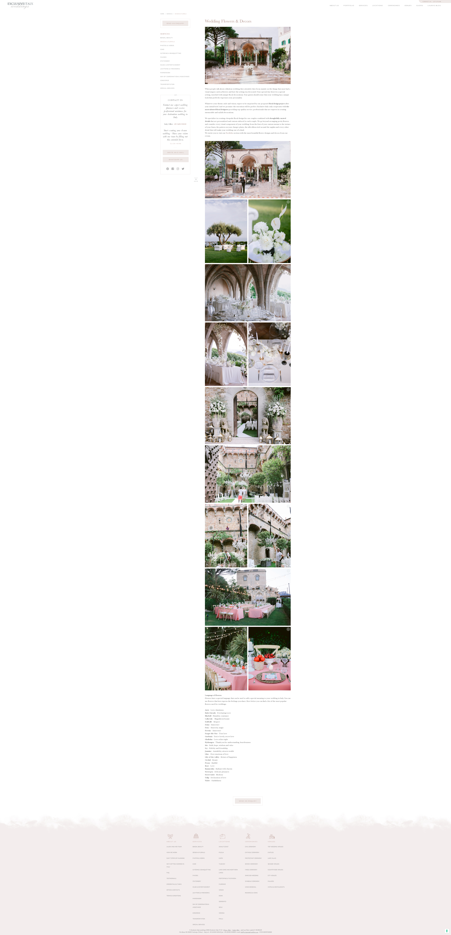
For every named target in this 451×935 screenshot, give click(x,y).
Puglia (221, 852)
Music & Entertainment (170, 65)
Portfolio (229, 133)
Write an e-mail (175, 152)
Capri (221, 858)
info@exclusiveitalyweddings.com (249, 932)
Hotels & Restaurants (276, 887)
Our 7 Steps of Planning (176, 858)
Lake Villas (272, 858)
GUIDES (419, 5)
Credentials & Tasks (174, 884)
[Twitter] (183, 169)
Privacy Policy (227, 930)
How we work (172, 852)
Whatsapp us (176, 159)
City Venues (272, 875)
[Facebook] (172, 169)
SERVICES (363, 5)
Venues (271, 841)
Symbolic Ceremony (252, 881)
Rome (221, 896)
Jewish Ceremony (251, 864)
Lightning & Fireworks (170, 69)
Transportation (167, 84)
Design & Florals (167, 41)
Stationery (165, 61)
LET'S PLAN (437, 1)
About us (171, 841)
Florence (222, 884)
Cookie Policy (236, 930)
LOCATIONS (377, 5)
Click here (175, 143)
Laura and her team (174, 846)
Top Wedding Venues (275, 846)
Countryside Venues (275, 870)
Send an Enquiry (175, 23)
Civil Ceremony (250, 846)
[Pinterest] (167, 169)
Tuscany (222, 864)
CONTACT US (427, 1)
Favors (163, 57)
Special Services (167, 88)
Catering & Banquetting (170, 53)
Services (197, 841)
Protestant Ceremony (253, 858)
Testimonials (171, 878)
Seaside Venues (273, 864)
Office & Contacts (173, 890)
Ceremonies (251, 841)
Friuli (221, 919)
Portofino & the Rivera (227, 878)
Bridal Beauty (166, 38)
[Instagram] (178, 169)
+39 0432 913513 (180, 124)
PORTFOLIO (349, 5)
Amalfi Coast (223, 846)
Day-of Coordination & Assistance (174, 76)
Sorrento (222, 901)
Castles (271, 852)
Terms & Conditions (174, 896)
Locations (224, 841)
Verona (221, 913)
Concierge (164, 80)
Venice (221, 890)
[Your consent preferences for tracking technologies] (447, 931)
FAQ (168, 872)
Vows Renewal (250, 887)
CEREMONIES (394, 5)
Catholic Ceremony (252, 852)
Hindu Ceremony (251, 870)
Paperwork (165, 73)
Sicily (221, 907)
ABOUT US (334, 5)
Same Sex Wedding (251, 875)
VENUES (408, 5)
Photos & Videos (167, 45)
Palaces (271, 881)
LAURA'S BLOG (434, 5)
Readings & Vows (251, 893)
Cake (162, 49)
